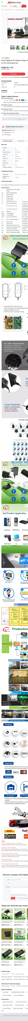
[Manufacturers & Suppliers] (14, 2)
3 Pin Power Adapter (6, 995)
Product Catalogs (20, 974)
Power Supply (5, 992)
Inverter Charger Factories (21, 1001)
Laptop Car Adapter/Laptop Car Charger (20, 979)
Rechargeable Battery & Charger (18, 992)
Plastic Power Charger (18, 1008)
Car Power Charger (6, 1008)
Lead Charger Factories (7, 1005)
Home (2, 9)
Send (13, 898)
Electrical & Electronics (9, 9)
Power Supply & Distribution (20, 9)
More (2, 1011)
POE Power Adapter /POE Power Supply (20, 976)
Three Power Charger (19, 1005)
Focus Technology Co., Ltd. (17, 1015)
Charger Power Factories (7, 1001)
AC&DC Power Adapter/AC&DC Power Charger (11, 976)
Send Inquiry (13, 74)
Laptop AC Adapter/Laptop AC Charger (9, 979)
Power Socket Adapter (18, 995)
